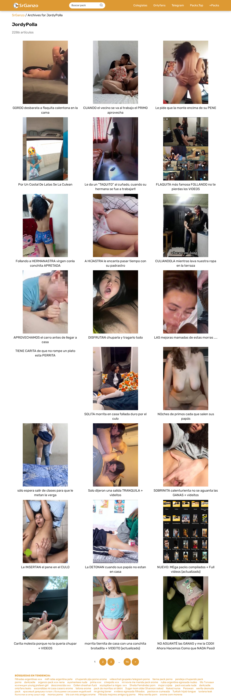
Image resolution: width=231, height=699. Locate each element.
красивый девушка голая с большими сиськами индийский (57, 691)
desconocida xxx (61, 685)
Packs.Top (196, 5)
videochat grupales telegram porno (130, 679)
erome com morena (171, 694)
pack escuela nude (186, 685)
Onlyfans (159, 5)
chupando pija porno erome (91, 679)
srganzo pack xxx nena (51, 682)
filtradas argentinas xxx (28, 679)
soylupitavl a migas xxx (113, 685)
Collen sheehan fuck (85, 685)
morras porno (55, 694)
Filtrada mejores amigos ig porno (117, 694)
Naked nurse (173, 688)
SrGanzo (18, 15)
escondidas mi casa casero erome (53, 688)
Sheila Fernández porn (142, 685)
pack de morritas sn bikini (108, 688)
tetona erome (83, 688)
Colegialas (140, 5)
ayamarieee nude (77, 682)
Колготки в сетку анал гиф (30, 694)
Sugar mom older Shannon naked (144, 688)
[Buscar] (101, 5)
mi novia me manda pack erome (140, 682)
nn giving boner (102, 691)
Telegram (178, 5)
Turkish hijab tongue (184, 691)
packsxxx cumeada (158, 691)
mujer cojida (165, 685)
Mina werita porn (147, 694)
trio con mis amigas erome (81, 694)
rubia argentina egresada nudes (179, 682)
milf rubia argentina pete (59, 679)
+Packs (214, 5)
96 (127, 661)
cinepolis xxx (111, 682)
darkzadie (29, 682)
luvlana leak (205, 691)
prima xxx (95, 682)
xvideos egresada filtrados (129, 691)
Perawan (188, 688)
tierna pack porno (162, 679)
